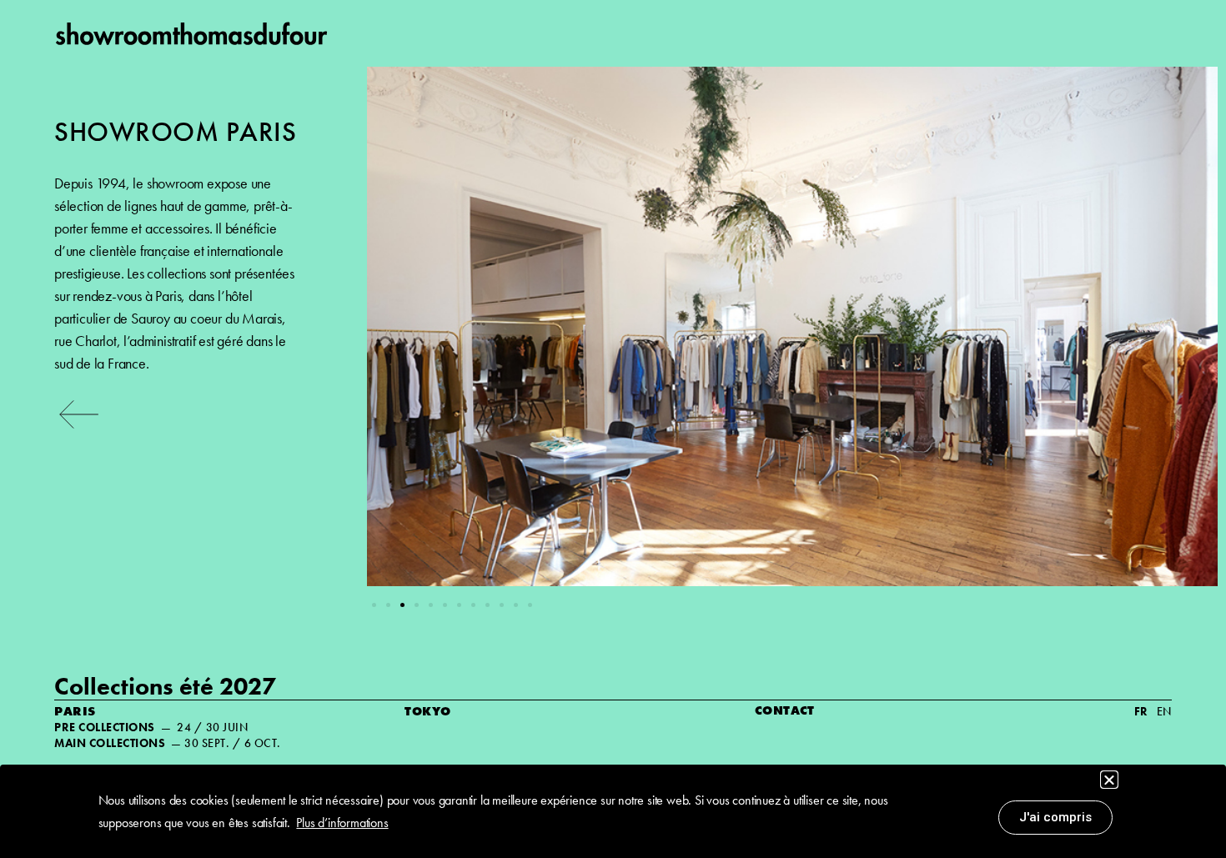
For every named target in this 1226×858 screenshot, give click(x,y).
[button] (1109, 779)
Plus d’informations (342, 822)
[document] (613, 429)
